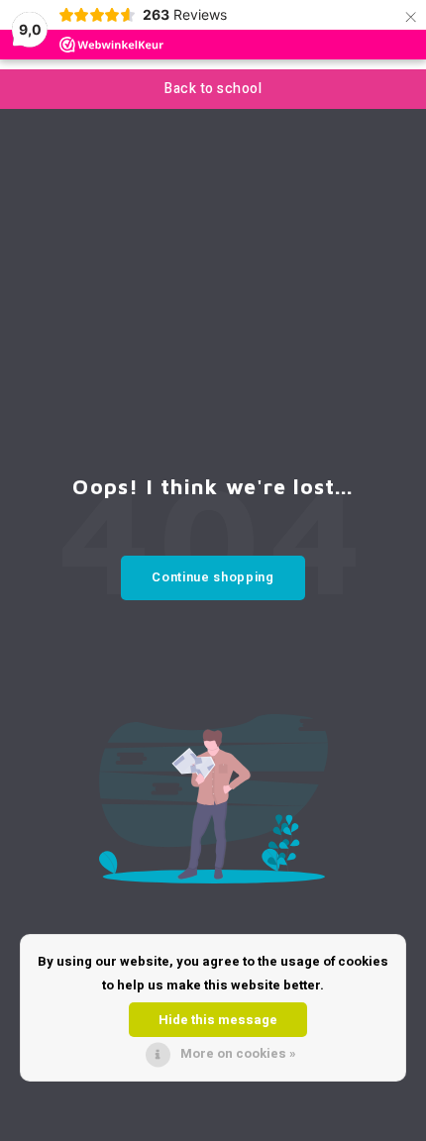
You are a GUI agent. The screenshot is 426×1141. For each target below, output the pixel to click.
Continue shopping (212, 577)
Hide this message (218, 1019)
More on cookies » (238, 1053)
